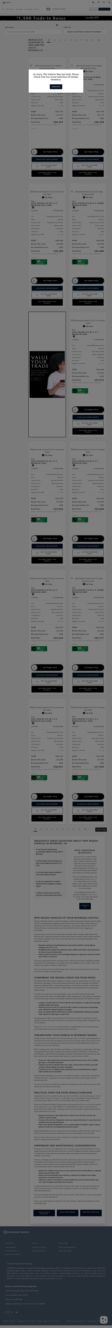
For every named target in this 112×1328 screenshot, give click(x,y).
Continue (56, 87)
